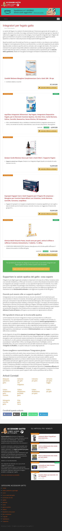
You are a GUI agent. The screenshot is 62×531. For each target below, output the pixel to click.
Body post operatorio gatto (6, 381)
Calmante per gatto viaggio (49, 381)
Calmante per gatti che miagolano (20, 381)
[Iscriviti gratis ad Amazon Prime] (31, 11)
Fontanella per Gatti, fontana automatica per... (46, 466)
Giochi (4, 505)
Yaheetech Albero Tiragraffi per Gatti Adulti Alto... (47, 437)
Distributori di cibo (7, 497)
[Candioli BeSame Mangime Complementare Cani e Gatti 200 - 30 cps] (31, 68)
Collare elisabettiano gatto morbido (7, 392)
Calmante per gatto (35, 380)
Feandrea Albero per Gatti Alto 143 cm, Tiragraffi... (48, 475)
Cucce (4, 493)
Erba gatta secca (19, 402)
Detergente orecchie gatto (6, 402)
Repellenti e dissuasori (8, 512)
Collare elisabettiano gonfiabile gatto (21, 392)
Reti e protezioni (6, 514)
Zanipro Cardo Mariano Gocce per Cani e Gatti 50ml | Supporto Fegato (30, 158)
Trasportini (5, 521)
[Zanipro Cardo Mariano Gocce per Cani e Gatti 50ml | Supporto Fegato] (31, 147)
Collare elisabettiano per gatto (36, 391)
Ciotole (4, 488)
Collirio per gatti (49, 390)
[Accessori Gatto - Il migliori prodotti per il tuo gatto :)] (11, 4)
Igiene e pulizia (6, 507)
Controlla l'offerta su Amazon (48, 87)
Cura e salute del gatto (9, 28)
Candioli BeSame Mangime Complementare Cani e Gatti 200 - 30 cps (29, 78)
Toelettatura (5, 519)
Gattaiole (4, 502)
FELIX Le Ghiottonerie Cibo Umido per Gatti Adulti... (47, 446)
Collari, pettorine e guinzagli (10, 490)
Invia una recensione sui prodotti (10, 475)
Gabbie (4, 500)
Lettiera (4, 509)
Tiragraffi (4, 516)
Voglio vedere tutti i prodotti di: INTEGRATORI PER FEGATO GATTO (31, 269)
